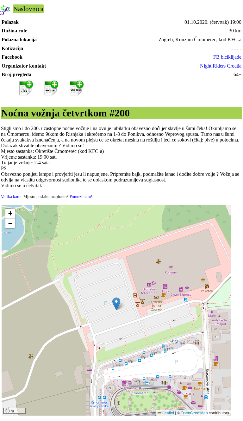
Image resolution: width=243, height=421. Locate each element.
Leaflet (167, 412)
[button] (116, 303)
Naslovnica (28, 8)
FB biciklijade (227, 57)
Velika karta (11, 196)
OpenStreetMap (194, 412)
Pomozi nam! (81, 196)
